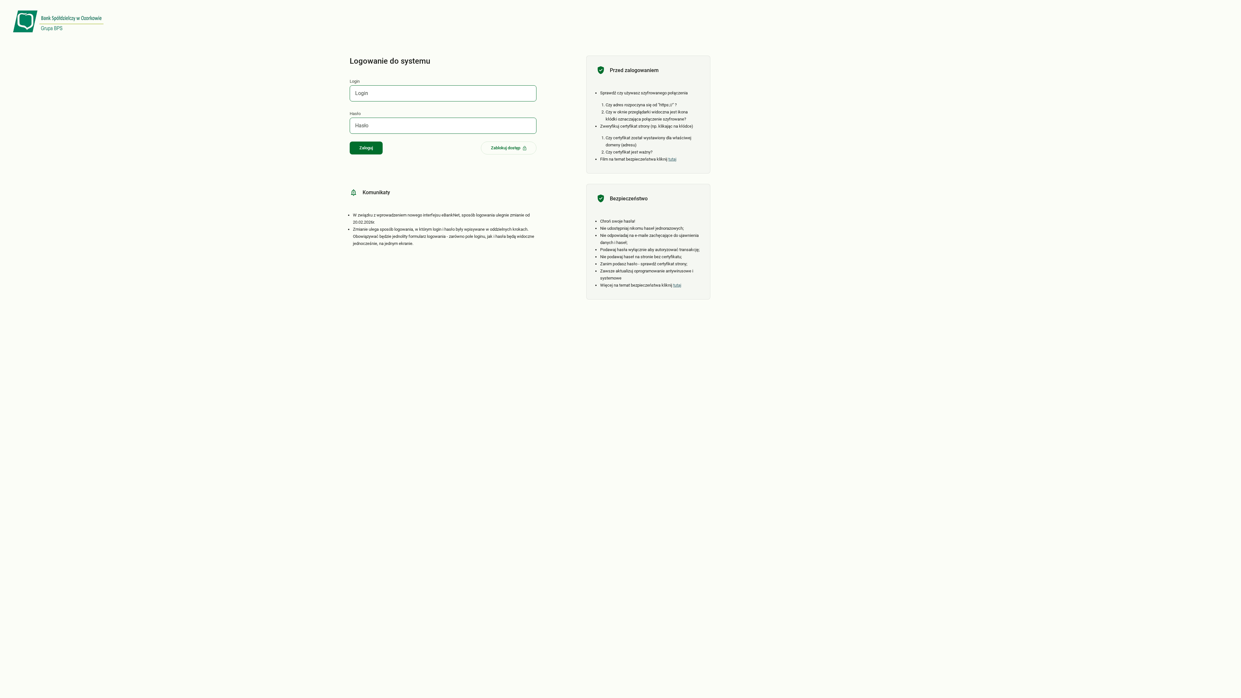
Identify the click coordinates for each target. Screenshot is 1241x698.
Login (355, 81)
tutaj (672, 159)
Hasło (355, 113)
